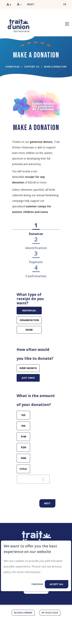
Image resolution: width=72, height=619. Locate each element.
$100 (23, 436)
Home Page (13, 66)
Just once (28, 377)
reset (30, 4)
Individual (29, 310)
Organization (29, 320)
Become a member (23, 612)
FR (64, 4)
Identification (36, 248)
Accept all (57, 584)
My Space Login (50, 612)
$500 (23, 458)
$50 (23, 425)
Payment (36, 262)
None (29, 329)
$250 (23, 447)
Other (23, 468)
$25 (23, 415)
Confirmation (35, 276)
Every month (28, 368)
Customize (37, 584)
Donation (36, 234)
